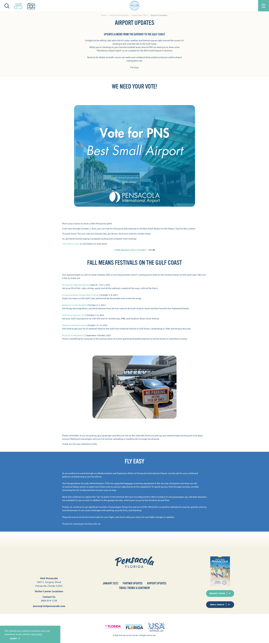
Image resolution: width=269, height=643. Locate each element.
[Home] (134, 6)
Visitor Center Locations (49, 591)
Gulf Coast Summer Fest (73, 315)
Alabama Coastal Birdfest (74, 305)
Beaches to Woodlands (73, 335)
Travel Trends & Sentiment (134, 588)
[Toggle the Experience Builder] (18, 5)
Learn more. (37, 634)
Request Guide (217, 593)
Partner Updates (132, 583)
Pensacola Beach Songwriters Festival (80, 295)
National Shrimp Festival (74, 325)
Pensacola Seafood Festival (75, 284)
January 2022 (110, 583)
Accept (13, 639)
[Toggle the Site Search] (7, 6)
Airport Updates (156, 583)
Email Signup (217, 604)
